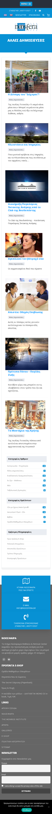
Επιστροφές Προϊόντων (16, 558)
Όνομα (4, 763)
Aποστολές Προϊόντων (16, 548)
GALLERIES (7, 730)
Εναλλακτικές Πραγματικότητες (20, 475)
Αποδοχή (27, 810)
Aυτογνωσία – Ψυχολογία (17, 466)
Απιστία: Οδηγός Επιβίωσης (25, 312)
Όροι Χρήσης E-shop (15, 539)
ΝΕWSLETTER (20, 15)
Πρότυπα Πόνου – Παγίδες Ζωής (24, 373)
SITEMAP (6, 747)
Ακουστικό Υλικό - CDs (16, 512)
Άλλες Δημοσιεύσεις (16, 100)
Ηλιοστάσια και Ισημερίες (24, 144)
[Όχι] (48, 807)
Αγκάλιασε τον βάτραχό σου (26, 258)
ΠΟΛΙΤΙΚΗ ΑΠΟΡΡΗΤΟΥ (13, 741)
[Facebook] (35, 11)
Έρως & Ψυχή (8, 688)
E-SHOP (5, 736)
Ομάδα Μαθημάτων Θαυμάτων (19, 522)
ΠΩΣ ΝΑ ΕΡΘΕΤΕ (26, 590)
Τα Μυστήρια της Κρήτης (23, 430)
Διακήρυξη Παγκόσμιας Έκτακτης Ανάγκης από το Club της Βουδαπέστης (24, 207)
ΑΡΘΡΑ (5, 725)
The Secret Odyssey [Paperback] (17, 682)
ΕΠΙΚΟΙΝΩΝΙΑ (34, 15)
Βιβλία (9, 517)
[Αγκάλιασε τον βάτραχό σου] (23, 245)
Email (4, 774)
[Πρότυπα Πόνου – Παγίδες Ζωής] (26, 353)
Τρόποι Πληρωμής (14, 553)
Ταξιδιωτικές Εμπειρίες (16, 490)
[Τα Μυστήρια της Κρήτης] (25, 414)
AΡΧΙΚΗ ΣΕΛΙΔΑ (9, 708)
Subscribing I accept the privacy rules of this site (23, 786)
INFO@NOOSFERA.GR (26, 608)
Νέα (8, 485)
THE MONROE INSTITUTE (14, 719)
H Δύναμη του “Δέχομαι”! (23, 94)
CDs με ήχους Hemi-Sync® (18, 507)
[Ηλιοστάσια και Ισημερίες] (26, 133)
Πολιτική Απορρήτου (15, 544)
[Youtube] (40, 11)
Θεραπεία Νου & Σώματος (14, 676)
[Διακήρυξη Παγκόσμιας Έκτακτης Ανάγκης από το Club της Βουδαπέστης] (26, 186)
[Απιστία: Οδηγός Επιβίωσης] (26, 294)
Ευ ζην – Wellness (14, 480)
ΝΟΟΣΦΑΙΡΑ (8, 713)
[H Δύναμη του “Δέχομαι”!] (26, 76)
